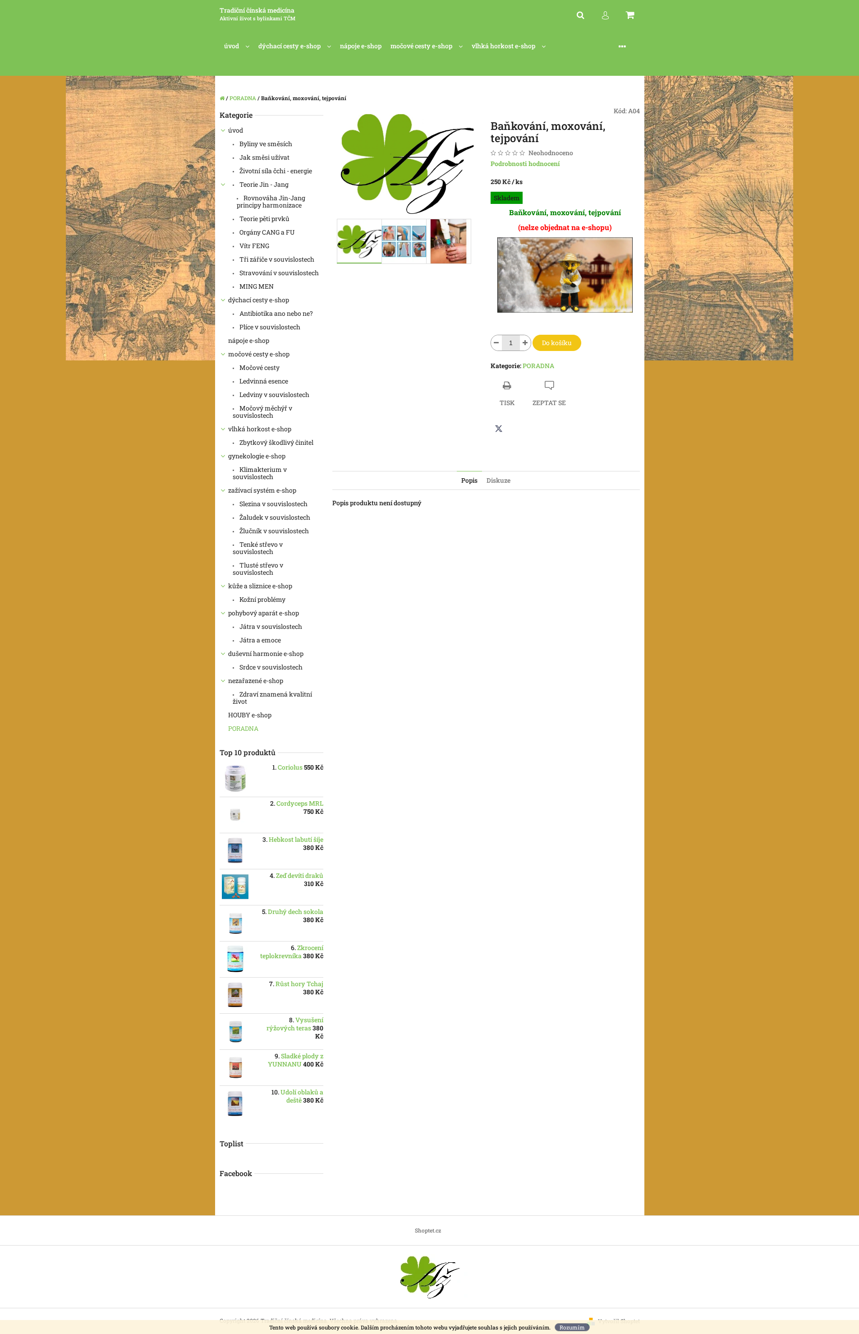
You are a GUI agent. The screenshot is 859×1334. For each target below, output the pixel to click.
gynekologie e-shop (256, 456)
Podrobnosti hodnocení (525, 163)
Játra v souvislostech (270, 626)
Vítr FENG (253, 245)
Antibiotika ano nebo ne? (275, 313)
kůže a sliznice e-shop (260, 586)
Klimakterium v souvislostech (260, 473)
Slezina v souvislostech (273, 503)
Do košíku (557, 342)
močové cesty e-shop (258, 354)
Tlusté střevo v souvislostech (258, 569)
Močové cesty (259, 367)
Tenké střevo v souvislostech (258, 548)
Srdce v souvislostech (270, 667)
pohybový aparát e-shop (263, 613)
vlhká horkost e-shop (259, 429)
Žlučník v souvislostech (273, 530)
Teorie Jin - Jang (263, 184)
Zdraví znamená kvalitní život (272, 698)
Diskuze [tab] (498, 480)
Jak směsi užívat (263, 157)
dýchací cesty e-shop (258, 299)
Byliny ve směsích (265, 143)
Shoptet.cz (428, 1230)
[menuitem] (237, 46)
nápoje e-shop (248, 340)
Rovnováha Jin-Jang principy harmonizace (271, 201)
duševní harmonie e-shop (265, 653)
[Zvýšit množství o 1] (525, 343)
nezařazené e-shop (255, 680)
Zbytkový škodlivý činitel (275, 442)
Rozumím (572, 1327)
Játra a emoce (259, 640)
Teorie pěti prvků (263, 218)
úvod (235, 130)
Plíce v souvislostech (269, 327)
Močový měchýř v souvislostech (262, 412)
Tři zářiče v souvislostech (276, 259)
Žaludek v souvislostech (274, 517)
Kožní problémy (261, 599)
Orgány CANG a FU (266, 232)
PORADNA (244, 728)
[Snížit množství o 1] (496, 343)
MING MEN (256, 286)
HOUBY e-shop (249, 715)
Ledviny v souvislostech (273, 394)
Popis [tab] (469, 480)
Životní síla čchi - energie (275, 170)
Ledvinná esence (263, 381)
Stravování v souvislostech (278, 272)
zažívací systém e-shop (262, 490)
